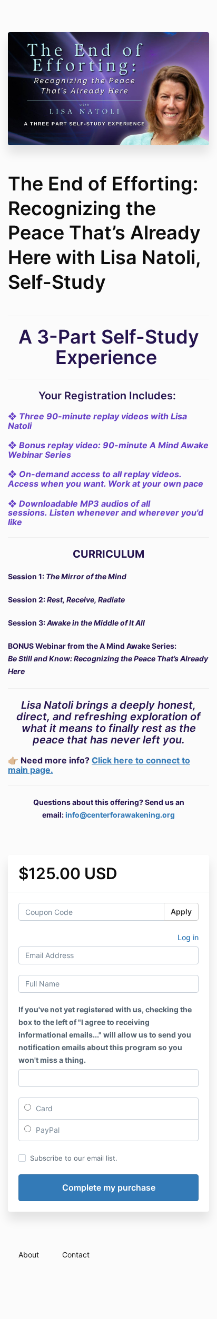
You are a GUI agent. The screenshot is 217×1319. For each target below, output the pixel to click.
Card (43, 1108)
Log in (188, 937)
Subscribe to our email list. (73, 1158)
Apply (181, 911)
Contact (76, 1254)
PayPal (47, 1129)
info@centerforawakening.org (120, 814)
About (28, 1254)
